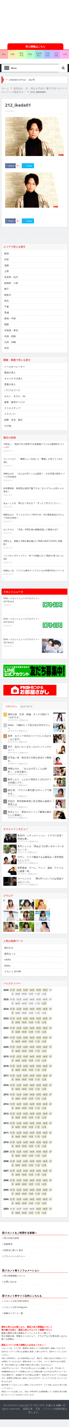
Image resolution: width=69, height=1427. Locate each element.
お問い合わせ (10, 1281)
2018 (5, 1066)
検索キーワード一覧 (13, 1313)
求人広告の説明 (11, 1238)
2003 (5, 1208)
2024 (5, 1008)
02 (18, 990)
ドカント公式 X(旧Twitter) (16, 1300)
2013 (5, 1113)
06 (44, 990)
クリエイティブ (12, 408)
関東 (13, 54)
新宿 (6, 253)
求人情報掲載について (14, 1275)
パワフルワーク (12, 390)
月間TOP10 (11, 706)
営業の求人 (10, 384)
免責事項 (8, 1244)
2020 (5, 1046)
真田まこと (10, 953)
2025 (5, 999)
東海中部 (21, 54)
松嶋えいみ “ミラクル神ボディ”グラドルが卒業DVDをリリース (33, 570)
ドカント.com (53, 1405)
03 (24, 990)
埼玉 (6, 300)
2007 (5, 1170)
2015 (5, 1094)
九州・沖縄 (10, 342)
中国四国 (47, 54)
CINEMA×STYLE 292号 (22, 79)
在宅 (6, 347)
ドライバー (10, 413)
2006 (5, 1180)
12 (43, 1003)
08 (16, 1022)
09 (23, 1022)
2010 (5, 1142)
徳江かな (8, 947)
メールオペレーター (14, 366)
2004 (5, 1199)
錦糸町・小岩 (11, 283)
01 (11, 990)
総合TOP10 (26, 706)
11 (36, 1022)
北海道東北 (39, 54)
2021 (5, 1037)
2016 (5, 1085)
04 (31, 990)
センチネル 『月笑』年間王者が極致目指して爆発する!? (30, 529)
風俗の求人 (10, 372)
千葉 (6, 306)
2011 (5, 1132)
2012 (5, 1123)
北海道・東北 (11, 330)
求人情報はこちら (35, 46)
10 (29, 1022)
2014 (5, 1104)
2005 (5, 1189)
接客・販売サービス (14, 402)
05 (37, 990)
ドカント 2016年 (12, 971)
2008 (5, 1161)
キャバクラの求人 (13, 378)
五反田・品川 (11, 277)
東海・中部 (10, 318)
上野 (6, 271)
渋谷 (6, 259)
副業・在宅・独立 (13, 419)
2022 (5, 1028)
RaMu (7, 965)
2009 (5, 1151)
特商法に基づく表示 (13, 1250)
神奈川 (7, 294)
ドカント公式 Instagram (15, 1307)
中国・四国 (10, 336)
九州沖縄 (56, 54)
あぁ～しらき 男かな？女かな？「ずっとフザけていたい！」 (33, 503)
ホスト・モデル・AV (14, 396)
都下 (6, 288)
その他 (7, 425)
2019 (5, 1056)
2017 (5, 1075)
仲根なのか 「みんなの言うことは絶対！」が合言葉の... (27, 770)
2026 (5, 990)
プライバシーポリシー (14, 1256)
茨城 (6, 312)
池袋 (6, 265)
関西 (30, 54)
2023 (5, 1018)
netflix (7, 959)
